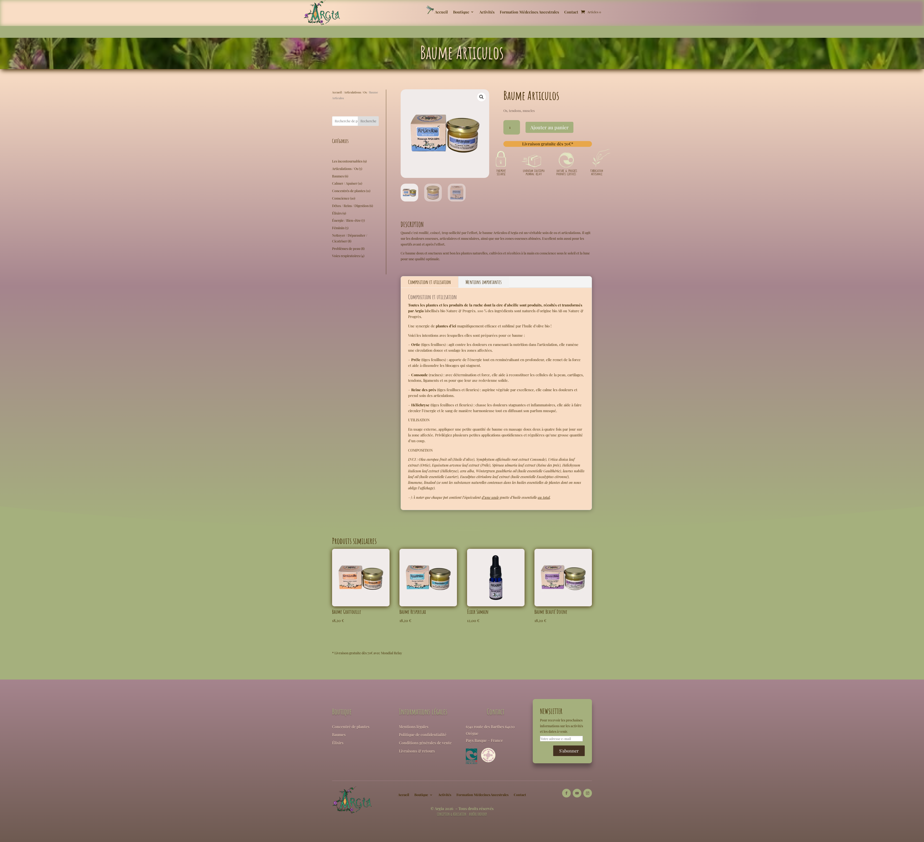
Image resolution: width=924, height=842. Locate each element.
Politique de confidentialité (422, 734)
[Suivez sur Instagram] (587, 793)
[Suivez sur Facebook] (566, 793)
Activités (486, 12)
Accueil (441, 12)
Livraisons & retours (417, 750)
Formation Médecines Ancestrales (529, 12)
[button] (481, 97)
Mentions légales (413, 726)
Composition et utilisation (429, 282)
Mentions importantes (484, 282)
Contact (571, 12)
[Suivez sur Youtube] (577, 793)
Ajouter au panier (549, 127)
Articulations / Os (355, 92)
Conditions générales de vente (425, 742)
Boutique (461, 12)
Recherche (368, 121)
